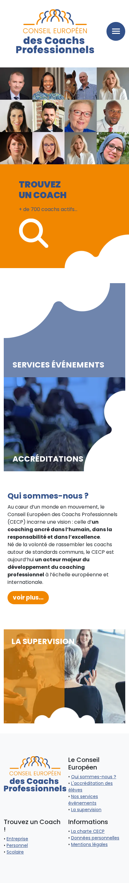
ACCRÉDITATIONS (48, 459)
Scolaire (15, 852)
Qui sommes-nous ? (93, 777)
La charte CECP (88, 831)
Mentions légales (89, 844)
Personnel (17, 845)
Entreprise (17, 839)
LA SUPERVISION (43, 642)
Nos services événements (83, 799)
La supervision (86, 809)
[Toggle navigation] (115, 31)
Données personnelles (95, 838)
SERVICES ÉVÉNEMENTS (58, 365)
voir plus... (28, 597)
